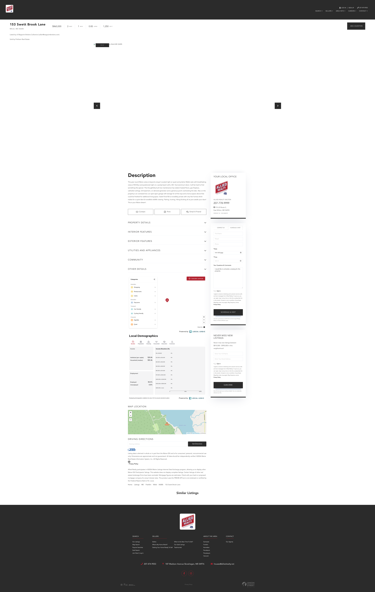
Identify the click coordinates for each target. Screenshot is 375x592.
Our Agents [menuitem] (229, 542)
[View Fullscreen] (130, 419)
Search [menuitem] (318, 11)
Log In (343, 8)
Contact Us (217, 213)
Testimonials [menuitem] (178, 547)
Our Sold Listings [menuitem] (179, 544)
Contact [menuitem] (362, 11)
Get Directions (197, 444)
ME (142, 485)
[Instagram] (191, 573)
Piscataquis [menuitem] (206, 553)
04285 (161, 485)
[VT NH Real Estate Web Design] (248, 584)
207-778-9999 (221, 203)
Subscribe (228, 385)
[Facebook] (184, 573)
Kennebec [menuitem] (206, 547)
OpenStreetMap (196, 433)
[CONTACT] (356, 26)
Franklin (148, 485)
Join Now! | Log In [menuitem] (137, 553)
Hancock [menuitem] (206, 556)
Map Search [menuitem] (136, 544)
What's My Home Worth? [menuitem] (160, 544)
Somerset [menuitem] (206, 542)
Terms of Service (221, 320)
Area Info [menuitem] (340, 11)
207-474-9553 (363, 7)
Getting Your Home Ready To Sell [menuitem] (162, 547)
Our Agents (224, 213)
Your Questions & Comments (222, 265)
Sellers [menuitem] (329, 11)
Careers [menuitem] (351, 11)
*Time (215, 257)
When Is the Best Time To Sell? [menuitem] (183, 542)
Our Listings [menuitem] (136, 542)
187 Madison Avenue (184, 564)
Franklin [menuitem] (205, 544)
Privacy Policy (133, 464)
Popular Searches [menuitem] (137, 547)
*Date (215, 249)
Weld (155, 485)
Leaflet (188, 433)
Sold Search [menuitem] (136, 550)
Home (130, 485)
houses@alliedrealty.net (224, 564)
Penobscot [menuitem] (206, 550)
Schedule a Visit (235, 227)
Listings (136, 485)
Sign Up (351, 8)
